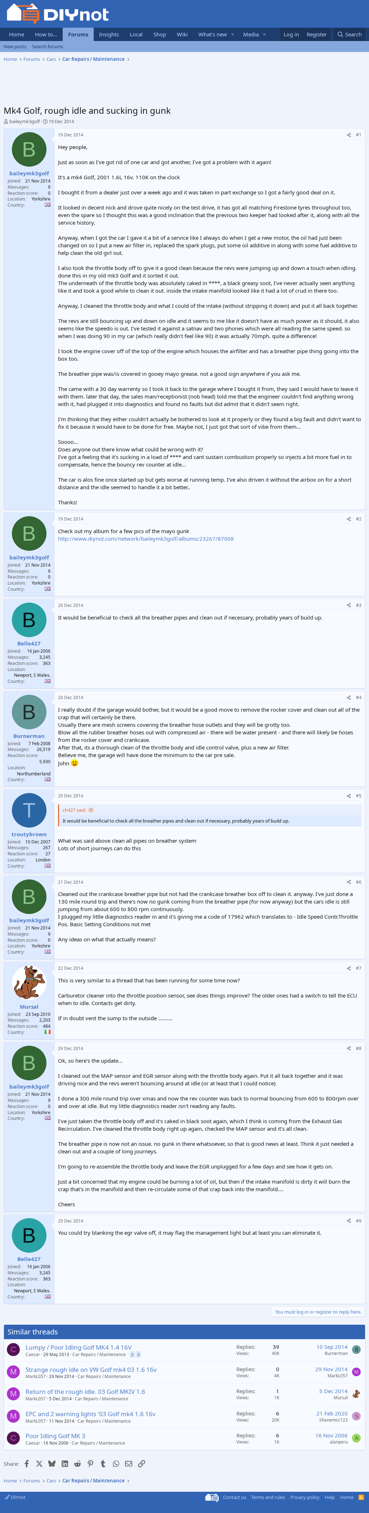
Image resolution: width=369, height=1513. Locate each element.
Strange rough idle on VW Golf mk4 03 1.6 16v (91, 1369)
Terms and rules (268, 1497)
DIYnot (18, 1497)
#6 (358, 882)
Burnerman (336, 1353)
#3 (358, 605)
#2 (358, 519)
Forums (78, 34)
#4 (358, 697)
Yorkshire (41, 199)
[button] (233, 34)
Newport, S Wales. (32, 675)
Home (16, 34)
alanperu (339, 1442)
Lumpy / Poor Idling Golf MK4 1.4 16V (79, 1347)
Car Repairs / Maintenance (99, 1354)
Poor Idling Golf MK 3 (55, 1436)
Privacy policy (305, 1497)
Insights (109, 34)
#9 (358, 1221)
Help (330, 1497)
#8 (358, 1048)
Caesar (33, 1354)
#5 (358, 796)
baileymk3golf (24, 121)
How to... (46, 34)
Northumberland (33, 774)
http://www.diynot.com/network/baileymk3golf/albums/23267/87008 (146, 538)
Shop (160, 34)
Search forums (47, 46)
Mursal (341, 1398)
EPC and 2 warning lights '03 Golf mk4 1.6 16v (91, 1414)
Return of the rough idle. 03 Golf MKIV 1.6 (85, 1391)
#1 (358, 135)
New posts (15, 46)
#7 (358, 968)
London (43, 860)
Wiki (182, 34)
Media (251, 34)
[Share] (349, 135)
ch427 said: (74, 810)
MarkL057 (36, 1376)
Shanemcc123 (333, 1420)
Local (136, 34)
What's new (213, 34)
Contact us (234, 1497)
